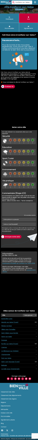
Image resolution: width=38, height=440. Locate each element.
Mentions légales (5, 438)
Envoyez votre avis (12, 237)
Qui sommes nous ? (31, 438)
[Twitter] (7, 430)
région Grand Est (25, 74)
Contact (3, 427)
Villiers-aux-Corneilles (8, 329)
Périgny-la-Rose (6, 326)
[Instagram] (12, 430)
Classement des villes (8, 392)
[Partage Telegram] (19, 378)
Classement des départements (11, 395)
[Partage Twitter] (11, 378)
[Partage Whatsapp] (22, 378)
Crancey (4, 347)
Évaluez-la (9, 86)
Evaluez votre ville (6, 413)
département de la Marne (9, 74)
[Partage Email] (29, 378)
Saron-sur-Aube (6, 337)
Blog (2, 423)
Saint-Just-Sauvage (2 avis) (10, 362)
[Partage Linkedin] (15, 378)
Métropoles (4, 409)
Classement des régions (9, 399)
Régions (3, 402)
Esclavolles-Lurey (6, 319)
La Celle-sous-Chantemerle (10, 369)
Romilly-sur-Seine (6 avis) (9, 344)
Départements (5, 406)
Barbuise (4, 365)
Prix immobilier (5, 416)
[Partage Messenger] (26, 378)
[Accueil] (6, 2)
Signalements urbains (8, 420)
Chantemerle (5, 354)
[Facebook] (2, 430)
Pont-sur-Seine (6, 358)
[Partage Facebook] (8, 378)
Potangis (4, 340)
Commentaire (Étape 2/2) (18, 196)
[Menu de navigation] (35, 2)
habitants (16, 77)
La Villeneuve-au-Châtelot (10, 351)
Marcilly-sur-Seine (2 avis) (9, 322)
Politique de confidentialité (18, 438)
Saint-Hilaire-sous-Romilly (9, 333)
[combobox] (22, 2)
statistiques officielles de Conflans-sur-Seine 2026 (18, 263)
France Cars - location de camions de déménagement (19, 436)
